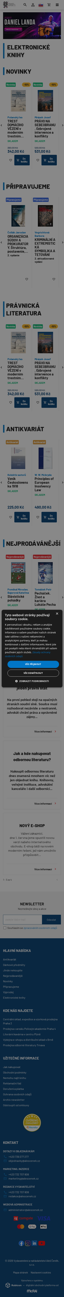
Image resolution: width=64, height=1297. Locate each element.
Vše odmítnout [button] (33, 673)
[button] (32, 681)
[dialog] (32, 648)
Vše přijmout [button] (33, 664)
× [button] (57, 613)
